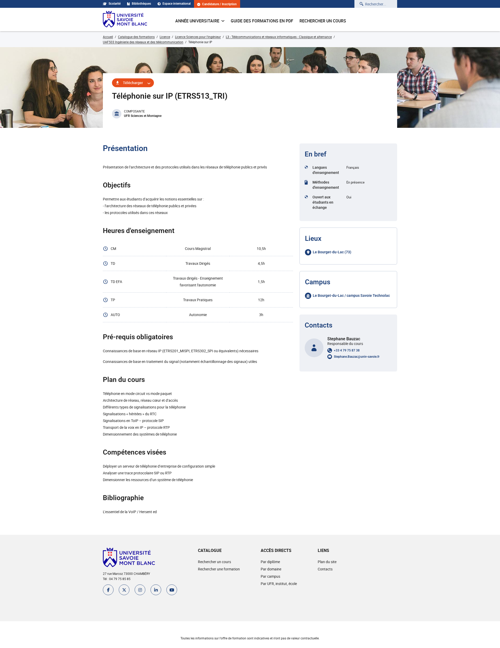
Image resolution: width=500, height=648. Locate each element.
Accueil (108, 37)
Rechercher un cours (322, 21)
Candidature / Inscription (219, 4)
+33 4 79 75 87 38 (347, 350)
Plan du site (327, 561)
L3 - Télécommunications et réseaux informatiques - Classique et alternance (279, 37)
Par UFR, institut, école (279, 583)
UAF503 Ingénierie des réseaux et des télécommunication (143, 42)
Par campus (270, 576)
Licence (165, 37)
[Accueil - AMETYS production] (125, 19)
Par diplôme (270, 561)
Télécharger (133, 82)
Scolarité (115, 3)
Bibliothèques (141, 3)
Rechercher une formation (219, 569)
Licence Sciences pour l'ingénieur (198, 37)
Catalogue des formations (136, 37)
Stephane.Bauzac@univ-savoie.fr (356, 356)
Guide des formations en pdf (262, 21)
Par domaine (271, 569)
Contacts (325, 569)
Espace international (176, 3)
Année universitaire (197, 21)
